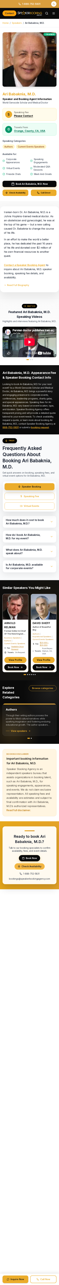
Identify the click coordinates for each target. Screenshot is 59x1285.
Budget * (8, 647)
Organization (9, 627)
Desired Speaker (11, 667)
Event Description (12, 677)
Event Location (10, 637)
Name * (7, 597)
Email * (7, 607)
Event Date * (9, 657)
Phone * (7, 617)
